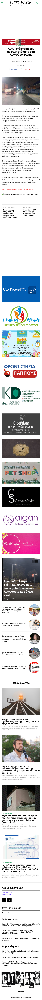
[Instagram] (9, 900)
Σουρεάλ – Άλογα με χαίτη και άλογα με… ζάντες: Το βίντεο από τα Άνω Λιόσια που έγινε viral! (21, 588)
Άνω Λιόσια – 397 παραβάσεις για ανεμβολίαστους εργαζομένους (29, 212)
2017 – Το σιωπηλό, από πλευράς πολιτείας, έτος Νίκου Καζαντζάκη (20, 952)
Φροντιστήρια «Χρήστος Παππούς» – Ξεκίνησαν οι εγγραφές (14, 624)
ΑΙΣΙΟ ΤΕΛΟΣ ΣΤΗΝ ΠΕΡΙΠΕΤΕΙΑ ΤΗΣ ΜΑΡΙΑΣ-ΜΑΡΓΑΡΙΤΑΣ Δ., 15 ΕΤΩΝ (14, 667)
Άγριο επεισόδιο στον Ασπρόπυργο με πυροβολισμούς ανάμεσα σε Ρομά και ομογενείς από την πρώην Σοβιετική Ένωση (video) (19, 819)
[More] (34, 69)
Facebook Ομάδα (7, 894)
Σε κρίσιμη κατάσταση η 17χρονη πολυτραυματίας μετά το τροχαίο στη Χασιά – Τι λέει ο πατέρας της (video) (14, 638)
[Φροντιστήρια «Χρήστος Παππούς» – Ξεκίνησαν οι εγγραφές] (34, 624)
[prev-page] (33, 561)
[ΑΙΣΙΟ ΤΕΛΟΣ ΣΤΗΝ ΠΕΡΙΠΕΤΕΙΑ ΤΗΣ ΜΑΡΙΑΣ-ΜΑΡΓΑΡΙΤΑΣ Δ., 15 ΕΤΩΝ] (34, 667)
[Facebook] (4, 900)
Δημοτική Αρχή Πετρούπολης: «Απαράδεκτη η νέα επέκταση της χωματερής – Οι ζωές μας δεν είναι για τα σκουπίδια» (21, 769)
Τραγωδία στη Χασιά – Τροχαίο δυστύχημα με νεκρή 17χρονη (12, 653)
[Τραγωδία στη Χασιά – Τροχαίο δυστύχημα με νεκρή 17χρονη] (34, 653)
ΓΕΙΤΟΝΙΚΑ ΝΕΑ (21, 46)
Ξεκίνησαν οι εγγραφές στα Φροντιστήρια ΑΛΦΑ (20, 957)
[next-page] (36, 561)
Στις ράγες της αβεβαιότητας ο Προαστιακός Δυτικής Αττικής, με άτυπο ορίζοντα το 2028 (20, 721)
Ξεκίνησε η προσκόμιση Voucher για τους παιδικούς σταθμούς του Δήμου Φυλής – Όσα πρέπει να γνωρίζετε (13, 609)
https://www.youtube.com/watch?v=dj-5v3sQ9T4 (17, 189)
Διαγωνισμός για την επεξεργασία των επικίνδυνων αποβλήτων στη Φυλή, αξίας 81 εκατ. (10, 213)
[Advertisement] (21, 19)
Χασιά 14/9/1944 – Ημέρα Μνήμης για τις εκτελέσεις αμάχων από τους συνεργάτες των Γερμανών (19, 963)
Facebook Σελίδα (7, 892)
